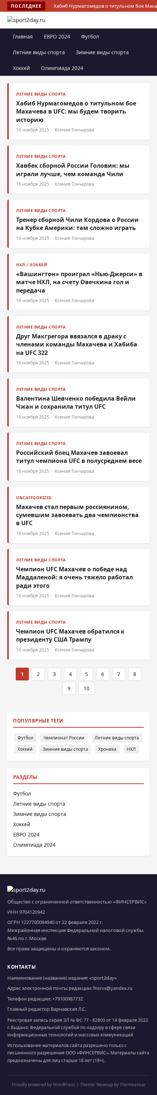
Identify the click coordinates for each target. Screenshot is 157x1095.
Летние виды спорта (39, 52)
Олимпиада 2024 (62, 67)
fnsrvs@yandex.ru (113, 988)
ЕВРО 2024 (57, 36)
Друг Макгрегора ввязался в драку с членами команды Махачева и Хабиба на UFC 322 (76, 344)
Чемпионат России (63, 738)
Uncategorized (34, 497)
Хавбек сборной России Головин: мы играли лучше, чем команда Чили (73, 170)
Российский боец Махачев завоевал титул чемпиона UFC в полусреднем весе (79, 457)
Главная (23, 36)
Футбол (90, 36)
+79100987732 (67, 998)
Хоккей (21, 67)
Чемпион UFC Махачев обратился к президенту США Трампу (70, 635)
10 (86, 688)
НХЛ (131, 749)
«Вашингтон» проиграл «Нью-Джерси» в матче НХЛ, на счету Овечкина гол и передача (79, 282)
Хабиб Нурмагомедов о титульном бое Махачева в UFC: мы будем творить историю (76, 111)
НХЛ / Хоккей (31, 264)
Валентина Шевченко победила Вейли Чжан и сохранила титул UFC (76, 402)
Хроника (107, 749)
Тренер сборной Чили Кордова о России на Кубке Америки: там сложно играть (77, 224)
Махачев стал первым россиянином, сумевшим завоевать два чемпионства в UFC (77, 515)
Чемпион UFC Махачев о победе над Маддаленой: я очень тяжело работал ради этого (74, 577)
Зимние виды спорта (102, 52)
